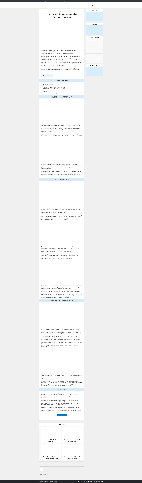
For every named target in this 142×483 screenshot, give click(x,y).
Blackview (60, 1)
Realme (54, 1)
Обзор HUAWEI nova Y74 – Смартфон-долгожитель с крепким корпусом (51, 457)
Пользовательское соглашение (89, 481)
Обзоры (79, 5)
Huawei (50, 1)
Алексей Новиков (70, 19)
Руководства (95, 5)
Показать (50, 75)
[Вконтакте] (97, 1)
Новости (62, 5)
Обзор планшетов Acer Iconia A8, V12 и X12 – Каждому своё (72, 440)
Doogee (64, 1)
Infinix (72, 1)
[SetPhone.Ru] (47, 7)
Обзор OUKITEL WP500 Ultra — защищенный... (94, 26)
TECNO (75, 1)
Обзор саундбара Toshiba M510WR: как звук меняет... (94, 68)
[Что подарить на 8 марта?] (94, 16)
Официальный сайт (62, 415)
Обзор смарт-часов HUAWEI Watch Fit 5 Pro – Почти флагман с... (72, 457)
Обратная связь (80, 481)
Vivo (67, 1)
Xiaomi (47, 1)
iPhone (40, 1)
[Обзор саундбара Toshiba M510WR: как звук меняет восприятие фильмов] (94, 71)
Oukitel (57, 1)
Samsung (44, 1)
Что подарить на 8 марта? (94, 12)
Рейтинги (67, 5)
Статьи (73, 5)
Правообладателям (99, 481)
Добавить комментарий (59, 19)
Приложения (86, 5)
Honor (70, 1)
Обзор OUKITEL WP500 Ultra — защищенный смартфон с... (51, 440)
